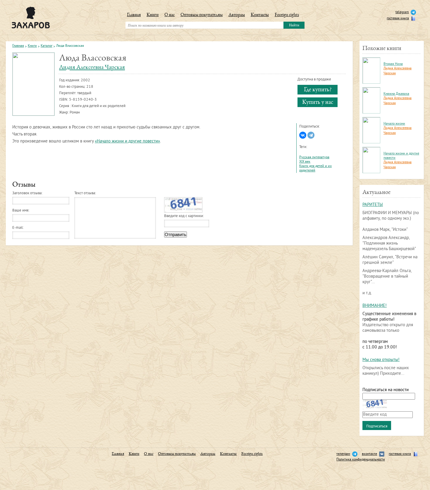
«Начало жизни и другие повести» (127, 141)
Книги (153, 15)
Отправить (175, 234)
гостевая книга (398, 18)
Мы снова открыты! (381, 360)
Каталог (46, 46)
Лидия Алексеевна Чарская (92, 68)
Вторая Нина (393, 64)
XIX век (304, 162)
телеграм (343, 454)
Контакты (260, 15)
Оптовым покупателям (201, 15)
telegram (402, 12)
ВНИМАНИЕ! (374, 306)
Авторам (236, 15)
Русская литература (314, 157)
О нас (169, 15)
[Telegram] (310, 135)
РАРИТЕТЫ (372, 205)
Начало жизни (394, 124)
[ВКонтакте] (302, 135)
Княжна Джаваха (396, 94)
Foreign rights (287, 15)
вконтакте (369, 454)
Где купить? (317, 90)
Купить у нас (317, 102)
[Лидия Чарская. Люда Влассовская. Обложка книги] (33, 84)
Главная (134, 15)
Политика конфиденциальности (360, 460)
